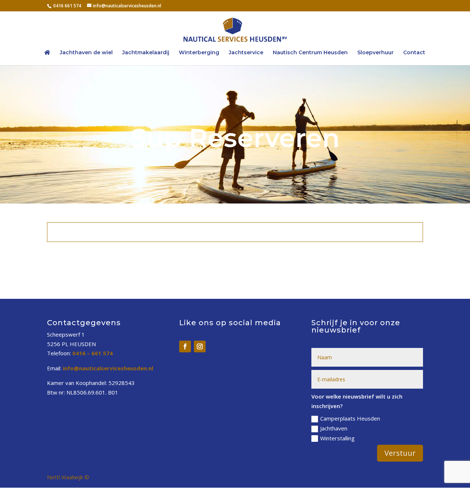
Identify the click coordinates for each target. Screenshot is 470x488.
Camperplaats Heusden (350, 418)
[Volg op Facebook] (185, 346)
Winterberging (199, 53)
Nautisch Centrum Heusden (310, 53)
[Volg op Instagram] (200, 346)
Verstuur (400, 453)
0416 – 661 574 (92, 353)
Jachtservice (246, 53)
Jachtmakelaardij (145, 53)
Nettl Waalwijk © (68, 477)
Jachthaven (333, 428)
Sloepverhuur (375, 53)
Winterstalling (337, 438)
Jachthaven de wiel (86, 53)
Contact (414, 53)
